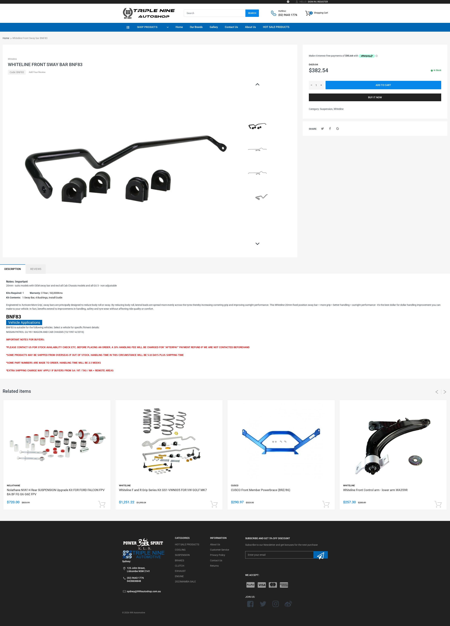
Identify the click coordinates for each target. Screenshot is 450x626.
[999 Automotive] (148, 13)
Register (322, 1)
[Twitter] (322, 128)
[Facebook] (330, 128)
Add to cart (383, 85)
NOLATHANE (13, 485)
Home (6, 38)
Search (252, 13)
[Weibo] (288, 604)
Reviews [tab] (35, 269)
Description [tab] (12, 269)
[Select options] (102, 504)
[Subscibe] (320, 555)
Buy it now (375, 97)
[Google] (337, 128)
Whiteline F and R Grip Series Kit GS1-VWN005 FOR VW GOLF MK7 (163, 490)
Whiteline (12, 59)
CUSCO (234, 485)
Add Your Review (37, 72)
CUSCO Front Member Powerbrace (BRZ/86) (260, 490)
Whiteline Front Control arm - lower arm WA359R (375, 490)
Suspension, (326, 109)
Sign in (312, 1)
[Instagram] (276, 604)
